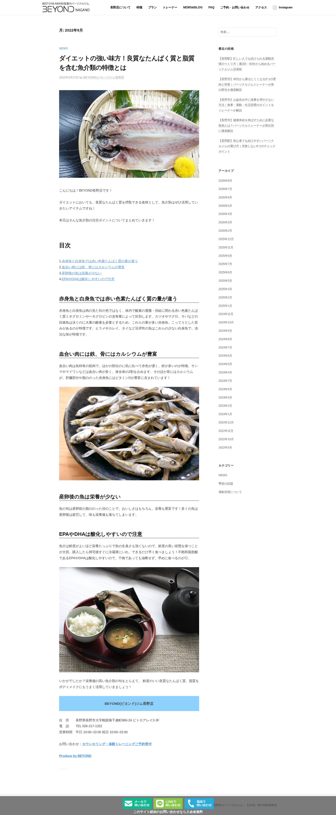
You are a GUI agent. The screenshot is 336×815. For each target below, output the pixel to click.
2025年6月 (225, 272)
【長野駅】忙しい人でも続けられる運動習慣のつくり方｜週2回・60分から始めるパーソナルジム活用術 (247, 64)
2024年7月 (225, 347)
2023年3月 (225, 397)
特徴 (139, 7)
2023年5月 (225, 389)
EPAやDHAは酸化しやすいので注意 (88, 279)
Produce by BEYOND (75, 756)
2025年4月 (225, 289)
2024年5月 (225, 364)
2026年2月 (225, 230)
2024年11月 (226, 314)
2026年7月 (225, 189)
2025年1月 (225, 305)
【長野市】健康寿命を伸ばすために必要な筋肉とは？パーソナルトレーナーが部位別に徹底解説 (246, 125)
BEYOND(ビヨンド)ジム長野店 (103, 77)
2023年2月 (225, 405)
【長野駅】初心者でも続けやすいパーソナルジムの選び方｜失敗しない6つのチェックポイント (247, 146)
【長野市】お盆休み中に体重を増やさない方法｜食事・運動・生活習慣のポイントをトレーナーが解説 (246, 105)
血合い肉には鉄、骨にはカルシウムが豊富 (93, 267)
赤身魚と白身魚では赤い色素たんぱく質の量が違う (100, 261)
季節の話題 (226, 483)
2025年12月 (226, 239)
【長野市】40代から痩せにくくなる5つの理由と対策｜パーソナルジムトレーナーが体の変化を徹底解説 (247, 84)
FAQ (211, 7)
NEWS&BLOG (193, 7)
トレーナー (170, 7)
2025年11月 (226, 247)
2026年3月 (225, 222)
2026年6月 (225, 197)
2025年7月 (225, 264)
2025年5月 (225, 280)
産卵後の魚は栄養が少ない (82, 273)
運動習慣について (230, 492)
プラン (152, 7)
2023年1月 (225, 414)
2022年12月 (226, 422)
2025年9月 (225, 255)
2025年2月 (225, 297)
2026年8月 (225, 180)
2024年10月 (226, 322)
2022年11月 (226, 430)
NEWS (63, 48)
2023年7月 (225, 380)
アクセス (261, 7)
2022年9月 (225, 447)
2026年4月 (225, 214)
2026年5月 (225, 205)
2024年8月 (225, 339)
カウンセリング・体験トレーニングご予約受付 (117, 744)
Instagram (285, 7)
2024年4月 (225, 372)
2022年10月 (226, 439)
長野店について (120, 7)
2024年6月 (225, 355)
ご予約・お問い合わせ (234, 7)
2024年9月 (225, 330)
